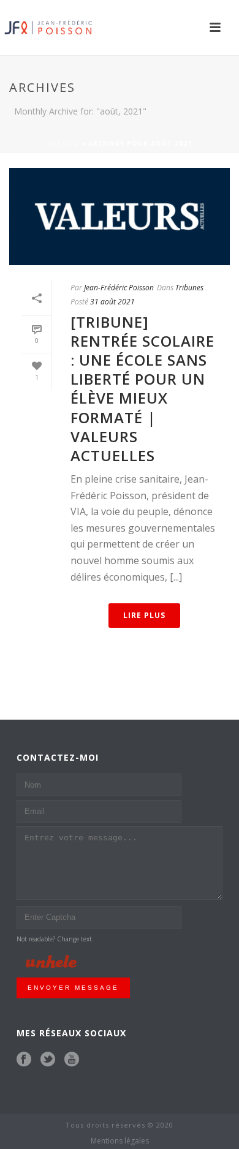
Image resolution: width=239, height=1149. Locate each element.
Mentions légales (120, 1141)
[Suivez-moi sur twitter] (47, 1059)
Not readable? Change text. (55, 939)
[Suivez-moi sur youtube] (71, 1059)
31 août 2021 (112, 301)
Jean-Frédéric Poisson (119, 287)
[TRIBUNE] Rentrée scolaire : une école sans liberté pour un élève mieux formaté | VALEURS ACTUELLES (142, 388)
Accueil (63, 143)
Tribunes (189, 287)
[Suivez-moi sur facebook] (24, 1059)
